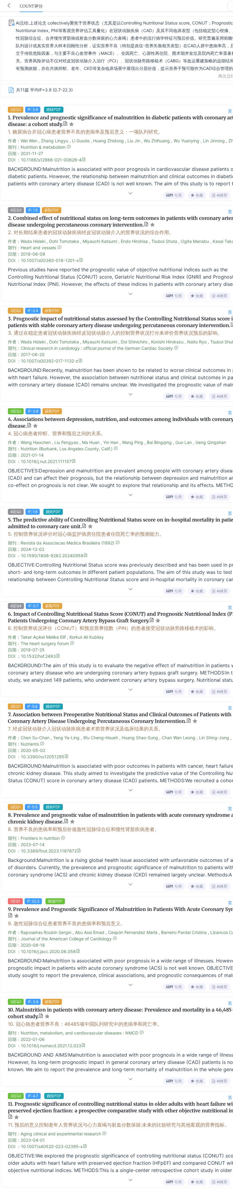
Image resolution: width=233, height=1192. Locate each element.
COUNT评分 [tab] (31, 6)
